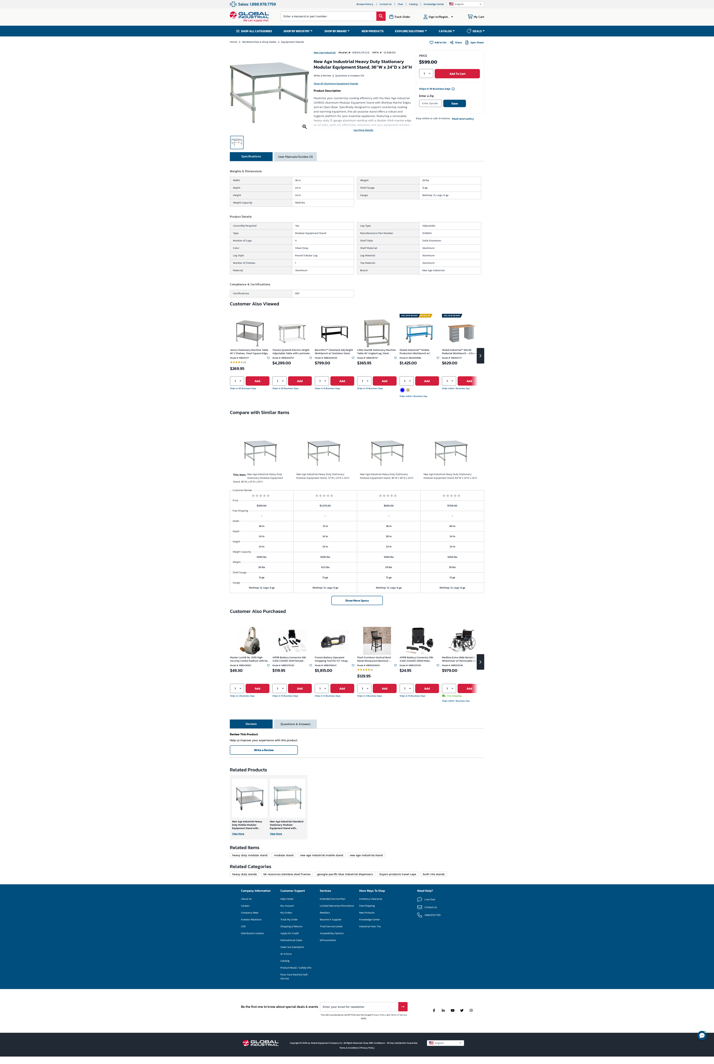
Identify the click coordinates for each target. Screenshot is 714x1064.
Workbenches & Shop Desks (259, 42)
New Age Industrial (325, 53)
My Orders (286, 913)
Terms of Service (399, 1015)
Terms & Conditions (349, 1047)
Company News (249, 913)
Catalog (413, 4)
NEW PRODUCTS (373, 31)
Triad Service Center (331, 926)
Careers (245, 906)
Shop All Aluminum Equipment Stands (336, 84)
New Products (366, 913)
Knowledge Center (434, 4)
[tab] (251, 156)
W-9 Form (286, 954)
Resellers (325, 913)
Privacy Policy (379, 1015)
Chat (400, 4)
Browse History (365, 4)
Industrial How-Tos (370, 926)
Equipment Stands (292, 42)
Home (233, 42)
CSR (243, 926)
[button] (465, 4)
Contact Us (385, 4)
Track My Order (289, 920)
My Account (287, 906)
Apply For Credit (289, 933)
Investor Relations (251, 920)
